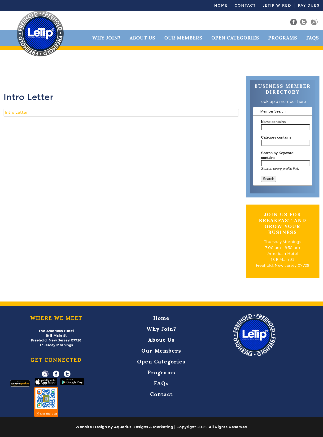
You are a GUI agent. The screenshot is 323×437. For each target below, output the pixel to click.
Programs (282, 38)
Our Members (183, 38)
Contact (245, 5)
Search (268, 179)
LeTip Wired (276, 5)
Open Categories (235, 38)
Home (221, 5)
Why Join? (106, 38)
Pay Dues (308, 5)
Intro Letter (16, 112)
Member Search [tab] (272, 111)
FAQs (312, 38)
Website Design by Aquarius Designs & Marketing (124, 427)
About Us (142, 38)
